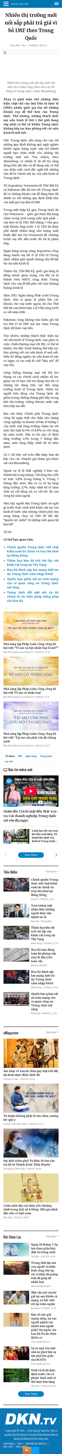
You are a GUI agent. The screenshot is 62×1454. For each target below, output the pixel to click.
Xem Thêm (31, 854)
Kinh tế (34, 899)
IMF (20, 756)
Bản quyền (22, 1446)
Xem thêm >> (52, 871)
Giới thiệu (8, 1443)
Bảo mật (8, 1446)
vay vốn (9, 761)
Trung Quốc (46, 756)
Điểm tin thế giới (38, 965)
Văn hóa (35, 1386)
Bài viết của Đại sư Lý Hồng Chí (18, 652)
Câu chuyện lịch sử (40, 1342)
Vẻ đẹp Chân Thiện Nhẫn (15, 1124)
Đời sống (7, 1217)
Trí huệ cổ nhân (10, 1079)
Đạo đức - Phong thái (41, 921)
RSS (20, 1443)
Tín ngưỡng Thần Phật (14, 1169)
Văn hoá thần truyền (40, 1286)
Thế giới (35, 1256)
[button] (56, 855)
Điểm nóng (36, 943)
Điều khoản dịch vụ (35, 1443)
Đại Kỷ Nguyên (20, 1434)
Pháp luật (35, 1013)
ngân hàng (31, 756)
